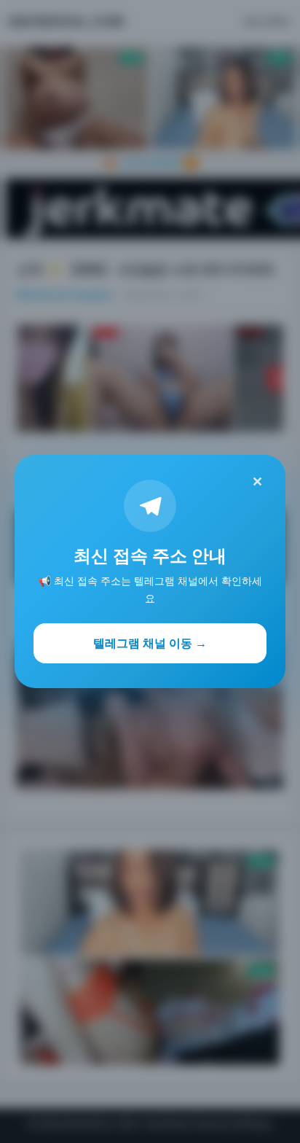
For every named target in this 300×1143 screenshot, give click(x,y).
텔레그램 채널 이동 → (150, 643)
